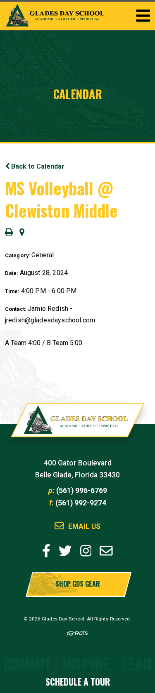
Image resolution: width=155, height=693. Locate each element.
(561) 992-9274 (80, 503)
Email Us (84, 526)
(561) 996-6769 (81, 490)
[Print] (9, 233)
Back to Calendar (37, 166)
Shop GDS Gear (77, 584)
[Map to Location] (21, 233)
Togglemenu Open (143, 15)
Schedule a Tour (77, 681)
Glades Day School (77, 424)
